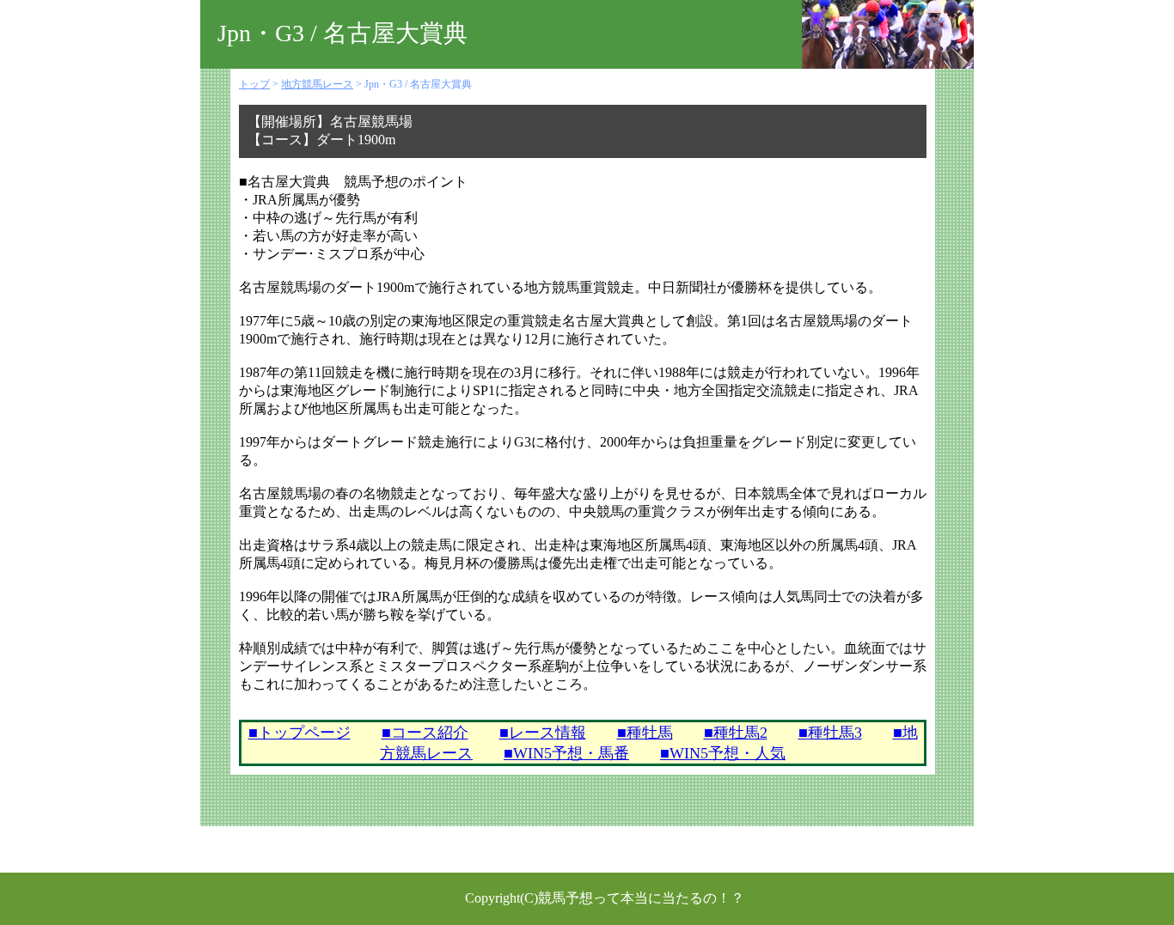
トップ (254, 84)
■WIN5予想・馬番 (566, 753)
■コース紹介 (425, 732)
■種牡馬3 (830, 732)
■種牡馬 (645, 732)
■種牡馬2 (735, 732)
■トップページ (299, 732)
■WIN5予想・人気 (723, 753)
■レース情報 (542, 732)
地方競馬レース (317, 84)
